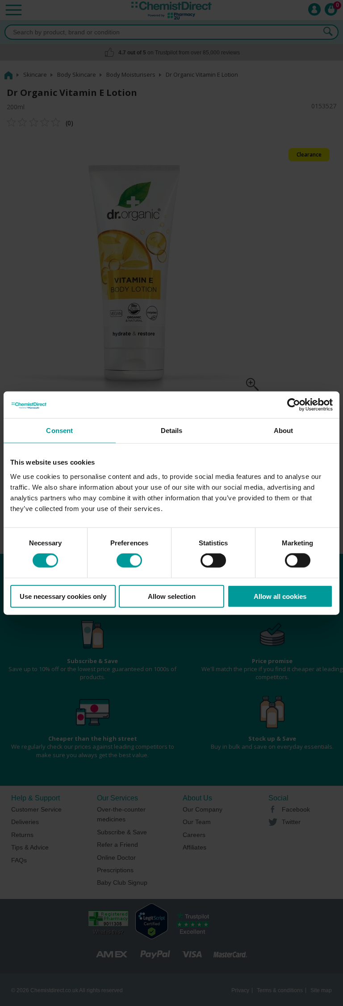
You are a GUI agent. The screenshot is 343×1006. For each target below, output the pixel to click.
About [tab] (283, 430)
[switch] (129, 560)
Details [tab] (172, 430)
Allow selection (172, 596)
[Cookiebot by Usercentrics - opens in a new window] (294, 405)
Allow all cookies (280, 596)
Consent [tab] (59, 430)
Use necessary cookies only (63, 596)
